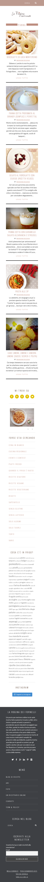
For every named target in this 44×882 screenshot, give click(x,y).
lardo (27, 642)
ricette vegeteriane (19, 489)
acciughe (13, 599)
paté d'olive (23, 668)
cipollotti (11, 618)
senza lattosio (16, 515)
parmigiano (14, 606)
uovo (19, 644)
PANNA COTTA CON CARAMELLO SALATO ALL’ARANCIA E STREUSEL (22, 233)
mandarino (30, 603)
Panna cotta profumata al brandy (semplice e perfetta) (21, 115)
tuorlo (18, 558)
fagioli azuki (29, 671)
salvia (19, 600)
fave (10, 636)
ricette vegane (16, 483)
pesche (16, 624)
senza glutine (16, 508)
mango (33, 606)
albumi (31, 674)
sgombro (17, 588)
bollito (11, 582)
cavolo (11, 659)
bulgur (24, 560)
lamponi (12, 561)
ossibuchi (18, 561)
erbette (25, 616)
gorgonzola (26, 630)
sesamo (28, 594)
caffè (24, 642)
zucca (11, 625)
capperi (19, 639)
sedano (24, 644)
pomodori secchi (21, 576)
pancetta (11, 656)
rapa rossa (22, 671)
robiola (28, 582)
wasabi (30, 618)
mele (11, 602)
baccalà (23, 656)
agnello (21, 651)
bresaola (26, 628)
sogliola (32, 642)
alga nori (31, 653)
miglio (29, 639)
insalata (32, 580)
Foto (8, 789)
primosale (25, 597)
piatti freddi (15, 464)
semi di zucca (30, 558)
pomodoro (15, 564)
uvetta (18, 596)
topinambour (13, 580)
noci (24, 622)
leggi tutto (22, 78)
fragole (12, 596)
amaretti (25, 636)
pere (29, 616)
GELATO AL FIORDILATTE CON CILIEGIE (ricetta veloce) (22, 177)
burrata (31, 668)
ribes (21, 588)
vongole (30, 645)
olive (28, 665)
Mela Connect (13, 871)
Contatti (10, 801)
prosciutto (28, 568)
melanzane (12, 558)
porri (16, 659)
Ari (7, 783)
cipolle (12, 665)
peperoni (12, 639)
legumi (17, 594)
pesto (22, 558)
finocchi (11, 668)
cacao (12, 674)
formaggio (19, 628)
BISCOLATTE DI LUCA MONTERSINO (22, 57)
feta (22, 677)
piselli (15, 567)
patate (12, 612)
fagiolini (24, 603)
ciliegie (32, 609)
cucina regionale (18, 451)
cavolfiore (16, 582)
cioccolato (21, 665)
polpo (18, 677)
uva (21, 616)
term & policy (12, 807)
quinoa (20, 622)
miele (33, 600)
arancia (17, 633)
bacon (26, 651)
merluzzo (18, 642)
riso (28, 606)
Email (8, 850)
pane (17, 615)
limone (27, 659)
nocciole (17, 571)
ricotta (24, 600)
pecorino (21, 568)
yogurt (26, 579)
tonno (17, 656)
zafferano (29, 656)
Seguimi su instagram (23, 694)
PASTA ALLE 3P (22, 291)
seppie (31, 591)
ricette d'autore (17, 476)
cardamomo (13, 645)
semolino (26, 591)
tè (19, 603)
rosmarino (24, 618)
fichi (24, 573)
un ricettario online (16, 795)
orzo (17, 651)
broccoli (19, 630)
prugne (22, 582)
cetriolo (17, 662)
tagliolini (16, 603)
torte (12, 534)
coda (25, 588)
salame (31, 628)
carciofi (24, 639)
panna (28, 621)
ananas (11, 573)
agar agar (15, 609)
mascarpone (13, 671)
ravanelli (31, 564)
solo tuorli (15, 527)
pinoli (21, 662)
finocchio (30, 613)
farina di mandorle (22, 585)
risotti (12, 496)
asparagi (13, 621)
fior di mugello (20, 648)
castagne (30, 576)
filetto (21, 659)
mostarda (12, 616)
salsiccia (17, 668)
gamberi (20, 580)
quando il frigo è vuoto (21, 470)
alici (27, 674)
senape (22, 625)
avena (25, 613)
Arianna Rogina (23, 60)
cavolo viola (12, 630)
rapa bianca (12, 651)
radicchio (19, 613)
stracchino (24, 564)
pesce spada (28, 662)
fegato (27, 653)
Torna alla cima (21, 877)
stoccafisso (30, 561)
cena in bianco (16, 445)
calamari (12, 627)
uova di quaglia (25, 571)
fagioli (17, 618)
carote (12, 647)
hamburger (29, 573)
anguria (22, 594)
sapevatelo (14, 502)
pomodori (12, 594)
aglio (29, 600)
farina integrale (18, 653)
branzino (12, 677)
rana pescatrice (18, 591)
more (10, 568)
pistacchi (23, 606)
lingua (32, 630)
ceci (10, 609)
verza (29, 633)
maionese (12, 642)
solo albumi (15, 521)
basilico (12, 576)
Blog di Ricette (13, 777)
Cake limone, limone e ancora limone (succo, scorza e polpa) (22, 354)
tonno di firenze (30, 648)
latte (27, 609)
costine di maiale (20, 674)
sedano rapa (29, 625)
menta (33, 571)
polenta (11, 633)
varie (11, 540)
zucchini (22, 609)
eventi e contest (17, 457)
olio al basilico (18, 573)
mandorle (17, 636)
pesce (11, 570)
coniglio (23, 633)
